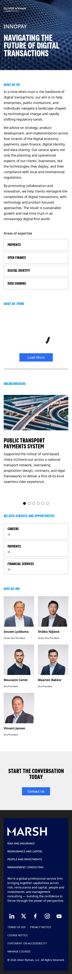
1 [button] (24, 503)
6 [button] (47, 503)
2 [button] (29, 503)
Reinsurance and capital (25, 851)
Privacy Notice (40, 927)
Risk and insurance (21, 843)
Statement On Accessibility (27, 943)
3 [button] (33, 503)
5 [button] (43, 503)
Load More (36, 357)
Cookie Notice (17, 935)
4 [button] (38, 503)
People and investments (24, 859)
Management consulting (25, 867)
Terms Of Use (16, 927)
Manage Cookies (18, 951)
